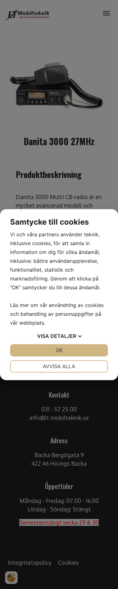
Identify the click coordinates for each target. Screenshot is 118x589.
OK (59, 350)
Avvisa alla (59, 366)
